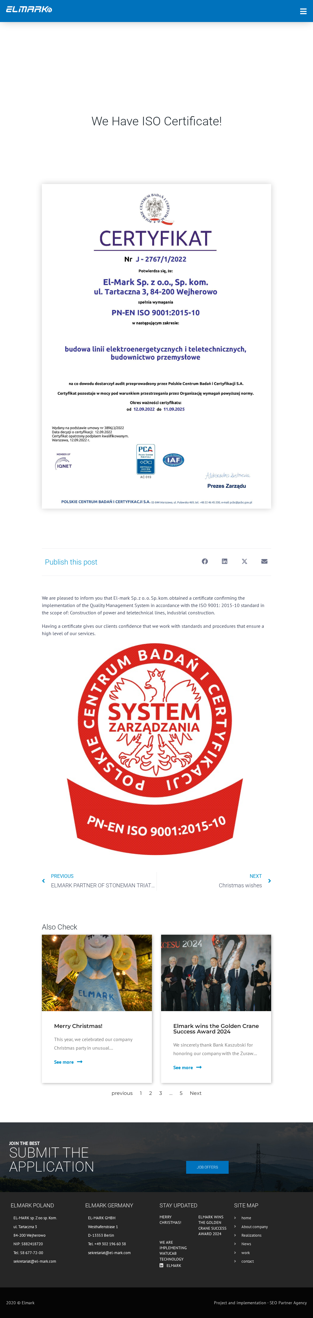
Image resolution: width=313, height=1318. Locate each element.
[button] (205, 562)
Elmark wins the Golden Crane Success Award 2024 (212, 1225)
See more (64, 1062)
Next (196, 1093)
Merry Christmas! (170, 1219)
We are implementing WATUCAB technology (173, 1251)
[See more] (80, 1062)
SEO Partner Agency (288, 1302)
